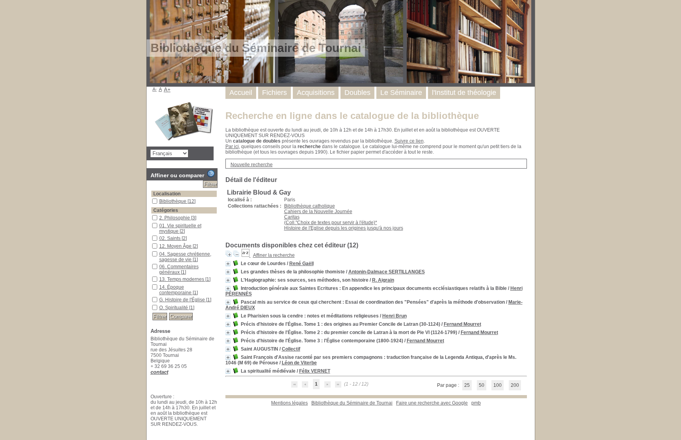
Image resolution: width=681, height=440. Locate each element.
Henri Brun (394, 316)
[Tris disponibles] (246, 255)
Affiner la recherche (274, 255)
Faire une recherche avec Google (432, 403)
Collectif (291, 349)
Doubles (357, 93)
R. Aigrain (383, 280)
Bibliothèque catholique (309, 206)
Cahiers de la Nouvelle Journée (318, 211)
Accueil (240, 93)
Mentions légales (289, 403)
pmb (476, 403)
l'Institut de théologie (464, 93)
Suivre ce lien (409, 141)
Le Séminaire (401, 93)
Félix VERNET (314, 371)
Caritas (292, 217)
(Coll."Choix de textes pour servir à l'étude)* (330, 222)
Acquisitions (316, 93)
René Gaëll (301, 263)
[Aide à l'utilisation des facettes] (210, 173)
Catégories (165, 210)
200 (515, 385)
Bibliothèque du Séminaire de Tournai (352, 403)
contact (159, 372)
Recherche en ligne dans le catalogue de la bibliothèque (352, 115)
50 (481, 385)
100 (497, 385)
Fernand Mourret (462, 324)
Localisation (166, 194)
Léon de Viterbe (299, 363)
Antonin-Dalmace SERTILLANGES (386, 272)
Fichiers (274, 93)
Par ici (232, 146)
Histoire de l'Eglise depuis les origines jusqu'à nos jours (343, 228)
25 (467, 385)
